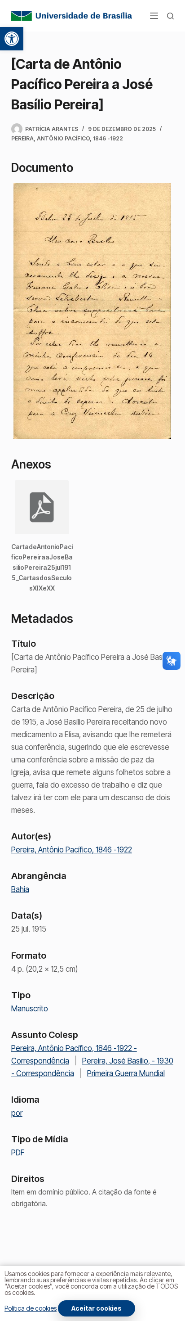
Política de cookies (30, 1308)
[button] (11, 38)
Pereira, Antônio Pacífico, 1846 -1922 (67, 138)
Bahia (20, 889)
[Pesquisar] (170, 16)
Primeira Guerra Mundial (126, 1073)
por (16, 1113)
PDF (18, 1152)
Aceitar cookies (96, 1308)
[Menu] (154, 16)
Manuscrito (29, 1008)
